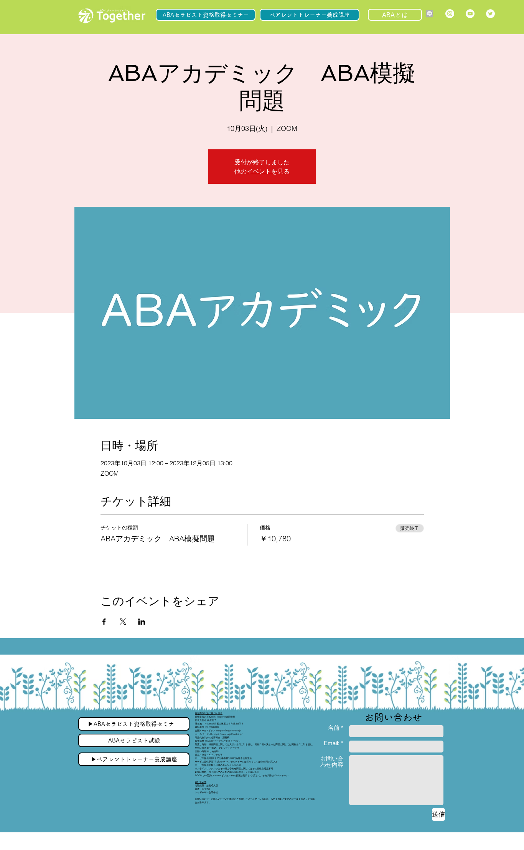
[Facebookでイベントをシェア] (104, 621)
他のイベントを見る (262, 171)
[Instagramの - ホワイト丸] (449, 13)
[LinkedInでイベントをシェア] (141, 621)
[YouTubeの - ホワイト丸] (470, 13)
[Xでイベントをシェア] (123, 621)
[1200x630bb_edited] (429, 13)
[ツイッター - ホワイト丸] (490, 13)
